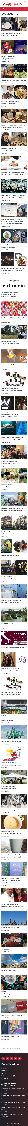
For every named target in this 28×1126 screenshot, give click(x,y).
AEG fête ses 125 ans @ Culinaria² (11, 1015)
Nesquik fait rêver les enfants (10, 555)
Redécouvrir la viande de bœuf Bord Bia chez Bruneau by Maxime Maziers (12, 173)
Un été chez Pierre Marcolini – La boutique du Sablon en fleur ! (11, 533)
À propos (4, 1068)
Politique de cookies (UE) (8, 1076)
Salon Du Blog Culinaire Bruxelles (11, 1036)
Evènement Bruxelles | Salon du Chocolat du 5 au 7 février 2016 (11, 693)
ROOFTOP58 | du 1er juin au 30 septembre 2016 (9, 625)
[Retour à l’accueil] (14, 3)
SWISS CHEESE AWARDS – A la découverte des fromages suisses (11, 764)
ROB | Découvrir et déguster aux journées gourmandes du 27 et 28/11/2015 (10, 718)
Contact (3, 1073)
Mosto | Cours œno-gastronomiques (12, 647)
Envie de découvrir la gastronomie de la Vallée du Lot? (11, 832)
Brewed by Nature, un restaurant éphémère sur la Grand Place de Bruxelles (9, 414)
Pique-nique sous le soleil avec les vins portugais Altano (10, 342)
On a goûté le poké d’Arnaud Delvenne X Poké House (10, 102)
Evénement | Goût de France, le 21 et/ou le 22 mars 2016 (10, 670)
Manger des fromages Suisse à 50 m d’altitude (8, 787)
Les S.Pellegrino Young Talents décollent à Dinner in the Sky (11, 601)
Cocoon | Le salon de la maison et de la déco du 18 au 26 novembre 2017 (12, 269)
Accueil (3, 1048)
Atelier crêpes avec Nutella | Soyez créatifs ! (8, 246)
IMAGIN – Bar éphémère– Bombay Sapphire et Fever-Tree (11, 993)
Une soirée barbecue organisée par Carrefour (8, 486)
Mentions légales (6, 1078)
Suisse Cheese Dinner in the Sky (11, 741)
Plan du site (4, 1070)
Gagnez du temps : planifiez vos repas (12, 1114)
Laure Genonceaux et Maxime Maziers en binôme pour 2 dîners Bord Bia (13, 126)
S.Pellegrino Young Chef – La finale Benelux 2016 (8, 578)
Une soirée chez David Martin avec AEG (13, 80)
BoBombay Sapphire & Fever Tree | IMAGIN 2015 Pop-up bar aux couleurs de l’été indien (10, 881)
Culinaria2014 (5, 949)
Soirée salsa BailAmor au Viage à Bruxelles (8, 58)
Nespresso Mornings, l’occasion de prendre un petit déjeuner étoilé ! (12, 856)
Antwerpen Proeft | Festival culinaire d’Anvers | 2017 (9, 366)
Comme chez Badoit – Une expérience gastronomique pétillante (12, 905)
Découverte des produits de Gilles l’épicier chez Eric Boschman (11, 34)
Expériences (9, 1048)
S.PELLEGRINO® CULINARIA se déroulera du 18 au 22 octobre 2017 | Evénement (10, 294)
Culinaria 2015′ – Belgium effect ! (11, 810)
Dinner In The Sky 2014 (8, 970)
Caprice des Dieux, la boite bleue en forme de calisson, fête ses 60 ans (12, 439)
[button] (26, 9)
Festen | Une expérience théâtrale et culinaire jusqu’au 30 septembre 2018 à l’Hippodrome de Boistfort (12, 221)
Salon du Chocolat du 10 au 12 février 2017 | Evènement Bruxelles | (12, 389)
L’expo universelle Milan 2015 (10, 927)
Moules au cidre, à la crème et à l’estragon (13, 1102)
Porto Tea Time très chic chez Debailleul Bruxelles (9, 150)
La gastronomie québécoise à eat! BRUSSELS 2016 (10, 462)
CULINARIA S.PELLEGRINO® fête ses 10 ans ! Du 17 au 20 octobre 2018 (13, 197)
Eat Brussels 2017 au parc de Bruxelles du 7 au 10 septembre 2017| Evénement (13, 319)
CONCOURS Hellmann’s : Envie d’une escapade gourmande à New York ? (13, 509)
